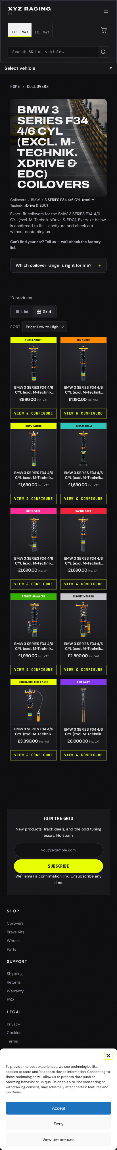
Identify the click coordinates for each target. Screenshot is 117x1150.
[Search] (103, 52)
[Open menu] (105, 10)
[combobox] (52, 52)
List (25, 311)
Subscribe (58, 866)
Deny (59, 1123)
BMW (35, 199)
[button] (108, 1055)
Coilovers (18, 199)
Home (15, 86)
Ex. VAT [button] (42, 32)
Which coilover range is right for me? (53, 265)
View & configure (33, 413)
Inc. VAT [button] (19, 32)
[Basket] (104, 30)
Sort (15, 326)
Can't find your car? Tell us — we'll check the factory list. (55, 244)
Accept (58, 1108)
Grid (47, 311)
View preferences (58, 1139)
